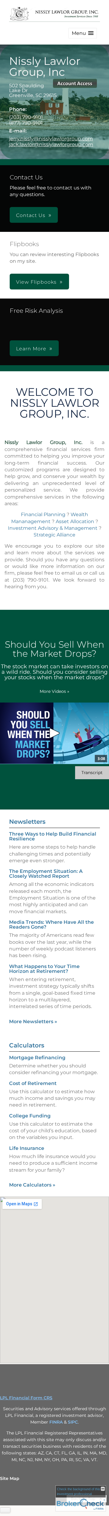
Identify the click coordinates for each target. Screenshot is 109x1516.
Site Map (9, 1478)
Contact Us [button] (30, 215)
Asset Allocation (75, 521)
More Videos (54, 691)
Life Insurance (26, 1148)
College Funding (30, 1116)
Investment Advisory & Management (52, 528)
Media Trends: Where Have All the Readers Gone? (51, 924)
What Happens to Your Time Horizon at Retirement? (44, 968)
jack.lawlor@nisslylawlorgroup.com (51, 144)
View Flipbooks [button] (36, 282)
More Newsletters (33, 1021)
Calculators (26, 1045)
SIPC (73, 1422)
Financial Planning (43, 514)
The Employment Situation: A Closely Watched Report (46, 873)
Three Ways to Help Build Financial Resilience (52, 836)
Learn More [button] (31, 349)
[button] (82, 33)
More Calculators (32, 1185)
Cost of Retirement (33, 1083)
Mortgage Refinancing (37, 1057)
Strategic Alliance (54, 535)
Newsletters (27, 821)
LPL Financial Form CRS (26, 1398)
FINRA (56, 1422)
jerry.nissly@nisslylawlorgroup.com (51, 139)
